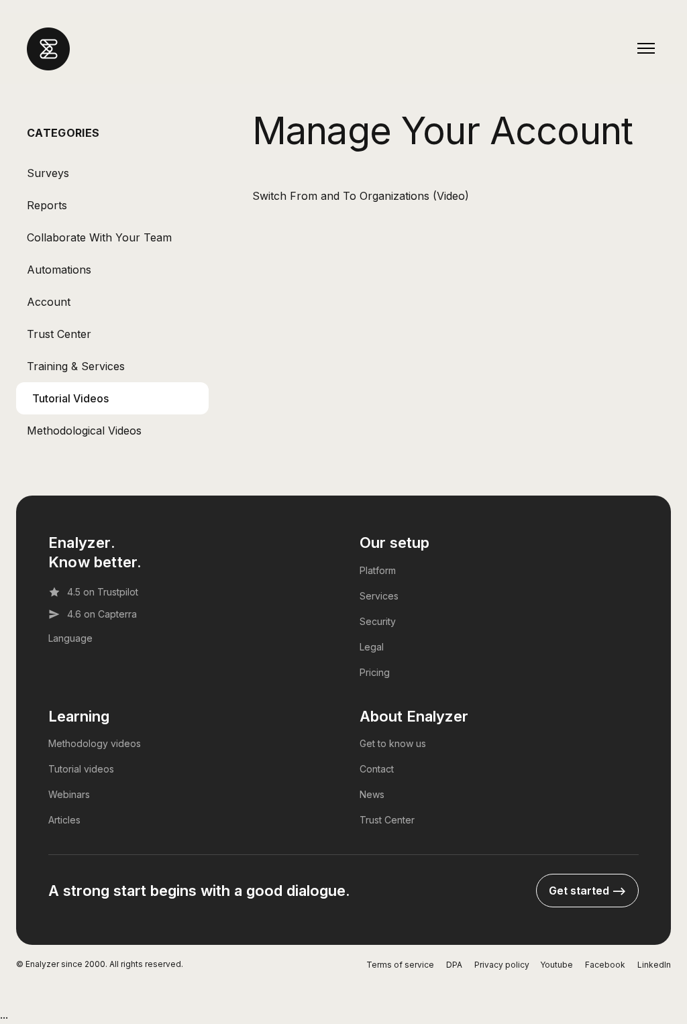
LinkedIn (654, 965)
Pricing (375, 672)
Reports (47, 205)
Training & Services (76, 366)
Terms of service (400, 965)
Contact (377, 769)
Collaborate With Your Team (99, 237)
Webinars (69, 794)
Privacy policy (501, 965)
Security (378, 621)
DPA (454, 965)
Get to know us (393, 743)
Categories (63, 132)
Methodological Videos (84, 430)
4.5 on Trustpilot (102, 592)
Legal (372, 646)
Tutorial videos (81, 769)
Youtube (556, 965)
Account (48, 301)
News (372, 794)
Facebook (605, 965)
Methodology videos (94, 743)
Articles (64, 820)
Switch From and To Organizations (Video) (360, 196)
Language (70, 638)
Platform (378, 570)
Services (379, 596)
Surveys (48, 173)
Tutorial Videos (70, 398)
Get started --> (587, 890)
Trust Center (59, 334)
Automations (59, 269)
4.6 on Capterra (102, 614)
